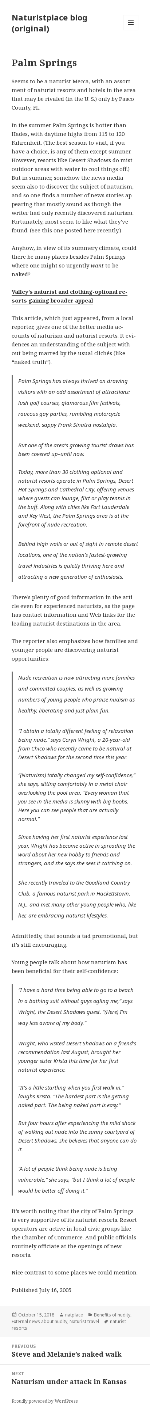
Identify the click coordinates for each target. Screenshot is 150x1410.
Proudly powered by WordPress (45, 1401)
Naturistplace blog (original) (49, 23)
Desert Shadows (90, 160)
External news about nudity (39, 1321)
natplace (74, 1315)
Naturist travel (84, 1321)
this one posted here (69, 230)
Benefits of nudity (112, 1315)
